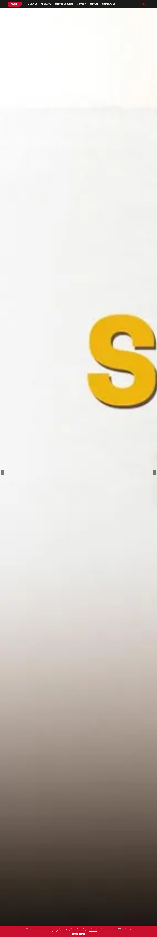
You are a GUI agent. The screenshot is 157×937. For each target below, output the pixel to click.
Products (46, 4)
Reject (75, 934)
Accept (82, 934)
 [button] (2, 472)
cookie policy (93, 931)
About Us (32, 4)
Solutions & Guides (64, 4)
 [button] (154, 472)
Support (81, 4)
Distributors (108, 4)
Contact (94, 4)
